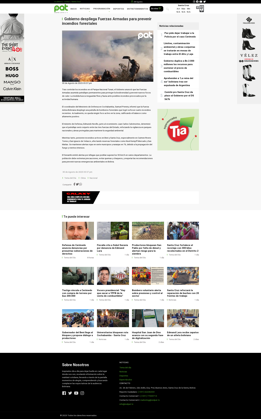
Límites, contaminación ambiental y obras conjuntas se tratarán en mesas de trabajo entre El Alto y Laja (179, 48)
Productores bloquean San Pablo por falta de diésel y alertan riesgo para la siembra (146, 249)
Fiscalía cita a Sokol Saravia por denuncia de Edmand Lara (112, 248)
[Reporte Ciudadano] (200, 8)
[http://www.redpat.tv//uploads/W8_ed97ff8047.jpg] (148, 231)
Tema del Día (70, 178)
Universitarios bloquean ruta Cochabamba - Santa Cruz (112, 334)
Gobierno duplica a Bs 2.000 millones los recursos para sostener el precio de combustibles (179, 66)
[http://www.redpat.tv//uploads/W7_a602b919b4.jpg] (183, 231)
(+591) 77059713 (148, 396)
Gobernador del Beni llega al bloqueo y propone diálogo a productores (77, 335)
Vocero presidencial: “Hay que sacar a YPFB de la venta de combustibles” (111, 293)
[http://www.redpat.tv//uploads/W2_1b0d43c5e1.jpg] (78, 318)
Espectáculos (125, 380)
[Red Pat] (61, 8)
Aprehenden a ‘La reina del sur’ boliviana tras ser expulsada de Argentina (178, 82)
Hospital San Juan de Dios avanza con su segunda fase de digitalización (147, 335)
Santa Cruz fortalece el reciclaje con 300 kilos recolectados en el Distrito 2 (182, 248)
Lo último (58, 2)
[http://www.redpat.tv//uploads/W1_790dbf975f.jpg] (113, 318)
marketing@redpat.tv (150, 400)
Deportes (118, 9)
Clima (83, 178)
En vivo (154, 8)
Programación (101, 9)
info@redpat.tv (126, 404)
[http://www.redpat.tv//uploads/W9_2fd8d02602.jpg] (113, 231)
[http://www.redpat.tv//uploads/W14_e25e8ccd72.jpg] (148, 318)
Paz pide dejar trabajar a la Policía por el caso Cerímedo (180, 35)
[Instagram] (194, 1)
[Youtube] (201, 1)
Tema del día (125, 367)
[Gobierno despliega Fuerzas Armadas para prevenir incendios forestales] (107, 56)
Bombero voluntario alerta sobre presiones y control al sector (147, 293)
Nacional (94, 178)
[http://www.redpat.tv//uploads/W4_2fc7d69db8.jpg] (148, 276)
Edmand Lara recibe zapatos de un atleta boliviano (183, 334)
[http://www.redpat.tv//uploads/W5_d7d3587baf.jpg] (113, 276)
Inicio (73, 9)
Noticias (85, 9)
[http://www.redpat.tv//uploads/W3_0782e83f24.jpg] (183, 276)
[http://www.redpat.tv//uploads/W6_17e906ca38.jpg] (78, 276)
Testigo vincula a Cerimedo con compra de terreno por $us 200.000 (77, 293)
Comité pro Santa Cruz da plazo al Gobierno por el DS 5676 (179, 96)
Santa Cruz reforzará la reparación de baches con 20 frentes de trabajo (183, 293)
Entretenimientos (137, 9)
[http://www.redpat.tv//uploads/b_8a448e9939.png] (78, 231)
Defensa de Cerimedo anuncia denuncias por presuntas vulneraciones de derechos (77, 249)
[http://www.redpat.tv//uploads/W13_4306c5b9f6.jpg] (183, 318)
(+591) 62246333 (146, 392)
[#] (12, 58)
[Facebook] (197, 1)
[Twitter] (204, 1)
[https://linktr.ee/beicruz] (130, 197)
